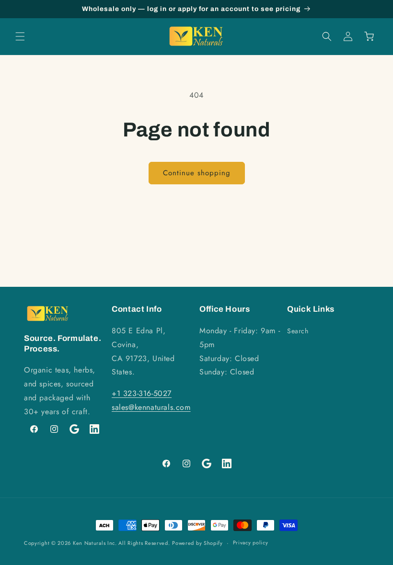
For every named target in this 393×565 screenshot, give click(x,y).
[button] (20, 36)
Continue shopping (197, 173)
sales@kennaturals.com (151, 407)
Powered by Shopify (197, 543)
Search (298, 331)
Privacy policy (250, 542)
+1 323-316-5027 (142, 393)
